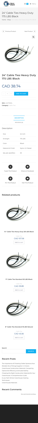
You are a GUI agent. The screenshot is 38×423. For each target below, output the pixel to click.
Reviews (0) (19, 122)
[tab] (19, 118)
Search (4, 348)
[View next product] (34, 31)
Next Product (29, 31)
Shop (9, 19)
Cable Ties (12, 105)
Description (19, 118)
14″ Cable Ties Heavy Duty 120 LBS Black (19, 232)
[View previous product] (3, 31)
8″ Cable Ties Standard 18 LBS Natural (19, 327)
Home (4, 19)
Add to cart (21, 93)
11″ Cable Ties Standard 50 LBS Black (19, 279)
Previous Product (10, 31)
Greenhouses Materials (9, 382)
